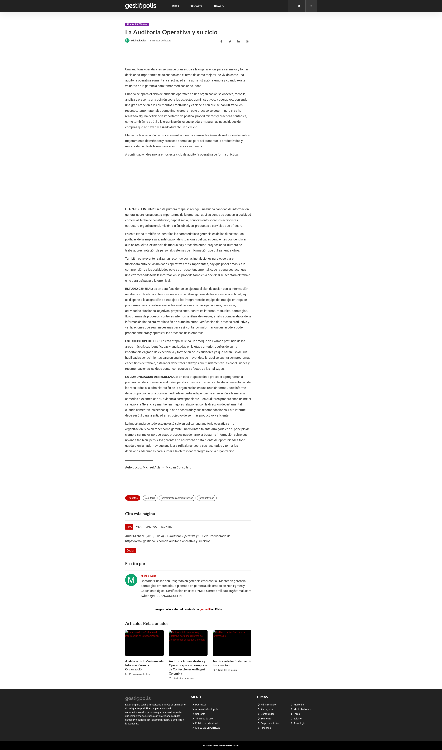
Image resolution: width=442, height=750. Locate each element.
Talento (298, 718)
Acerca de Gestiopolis (206, 709)
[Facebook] (293, 6)
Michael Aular (138, 40)
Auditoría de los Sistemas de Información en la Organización (144, 665)
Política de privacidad (206, 723)
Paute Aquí (201, 704)
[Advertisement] (188, 55)
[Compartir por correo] (247, 41)
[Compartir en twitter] (230, 41)
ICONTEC (166, 526)
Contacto (196, 6)
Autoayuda (267, 709)
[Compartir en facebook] (221, 41)
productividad (206, 498)
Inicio (175, 6)
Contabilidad (268, 714)
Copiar (130, 550)
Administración (138, 24)
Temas (217, 6)
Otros (297, 714)
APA (129, 526)
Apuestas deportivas (207, 728)
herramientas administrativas (177, 498)
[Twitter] (299, 6)
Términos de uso (204, 718)
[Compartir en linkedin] (239, 41)
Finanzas (266, 728)
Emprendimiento (269, 723)
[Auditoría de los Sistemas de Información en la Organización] (144, 643)
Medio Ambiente (302, 709)
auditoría (150, 498)
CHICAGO (151, 526)
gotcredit (205, 609)
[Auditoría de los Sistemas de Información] (232, 643)
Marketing (299, 704)
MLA (138, 526)
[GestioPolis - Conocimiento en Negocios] (138, 698)
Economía (266, 718)
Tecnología (299, 723)
